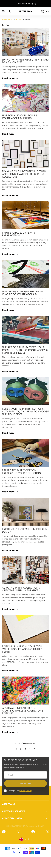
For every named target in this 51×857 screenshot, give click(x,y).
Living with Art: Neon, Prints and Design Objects (25, 61)
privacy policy (25, 790)
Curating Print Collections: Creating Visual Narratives (21, 589)
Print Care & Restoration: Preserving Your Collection (21, 471)
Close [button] (25, 804)
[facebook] (3, 831)
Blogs (18, 19)
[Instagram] (18, 831)
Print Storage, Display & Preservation (18, 234)
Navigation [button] (3, 11)
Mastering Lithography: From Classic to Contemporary (22, 293)
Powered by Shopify (35, 826)
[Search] (9, 11)
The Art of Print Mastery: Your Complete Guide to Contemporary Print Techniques (25, 349)
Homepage (7, 19)
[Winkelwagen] (47, 11)
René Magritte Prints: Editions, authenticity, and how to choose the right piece (25, 411)
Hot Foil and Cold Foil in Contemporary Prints (19, 117)
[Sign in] (42, 11)
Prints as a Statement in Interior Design (24, 530)
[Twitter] (47, 831)
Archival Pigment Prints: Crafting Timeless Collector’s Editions (22, 710)
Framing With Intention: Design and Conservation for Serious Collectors (24, 174)
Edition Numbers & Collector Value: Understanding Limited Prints (22, 649)
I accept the (20, 790)
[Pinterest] (33, 831)
